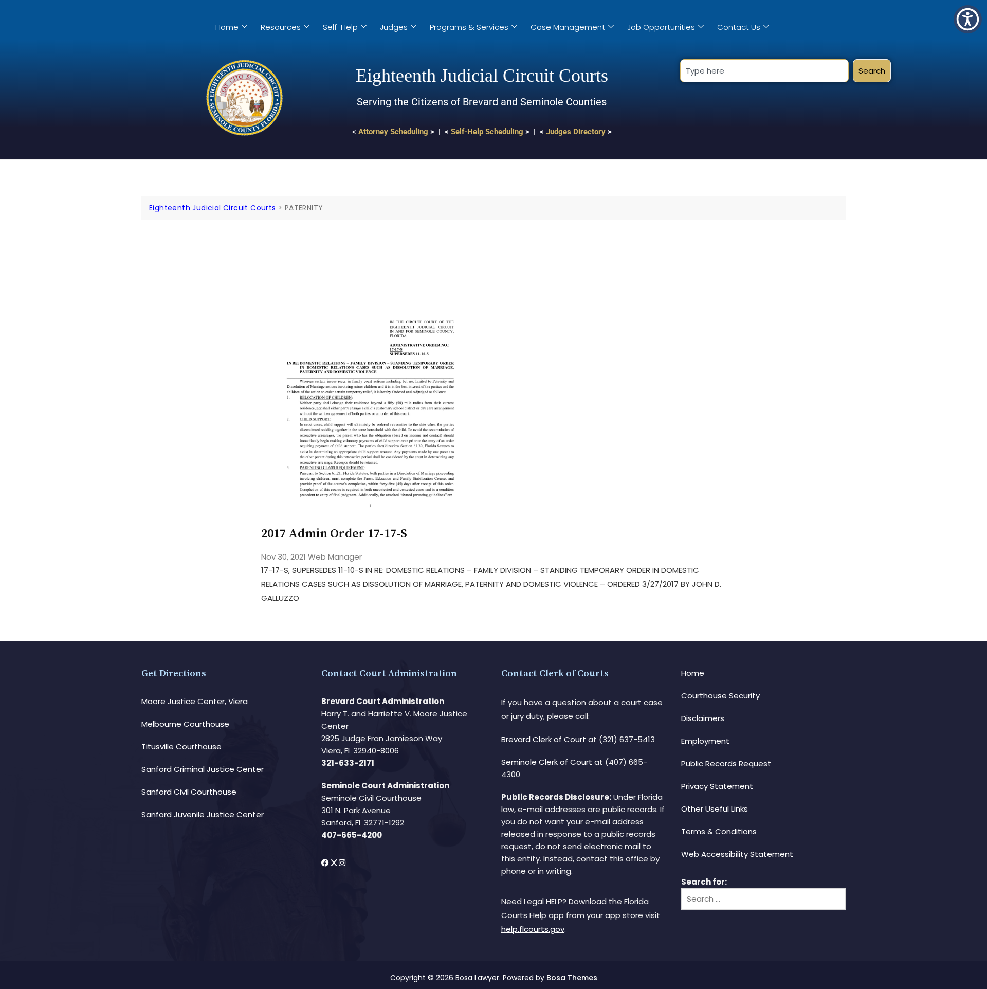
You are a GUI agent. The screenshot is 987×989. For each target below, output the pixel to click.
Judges (394, 27)
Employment (705, 740)
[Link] (370, 248)
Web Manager (335, 556)
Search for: (704, 881)
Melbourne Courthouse (185, 723)
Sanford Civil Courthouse (188, 791)
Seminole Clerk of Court (546, 762)
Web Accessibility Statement (737, 854)
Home (227, 27)
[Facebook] (326, 862)
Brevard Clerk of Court (543, 739)
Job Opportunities (661, 27)
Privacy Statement (717, 786)
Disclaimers (702, 718)
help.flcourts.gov (532, 929)
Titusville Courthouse (181, 746)
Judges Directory (576, 131)
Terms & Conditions (719, 831)
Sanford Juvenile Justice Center (202, 814)
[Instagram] (342, 862)
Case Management (568, 27)
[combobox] (764, 70)
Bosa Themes (571, 978)
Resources (281, 27)
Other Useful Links (714, 808)
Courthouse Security (720, 695)
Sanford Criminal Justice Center (202, 769)
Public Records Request (726, 763)
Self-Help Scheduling (487, 131)
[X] (335, 862)
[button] (968, 19)
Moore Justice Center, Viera (194, 701)
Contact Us (738, 27)
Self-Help (340, 27)
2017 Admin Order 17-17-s (334, 534)
